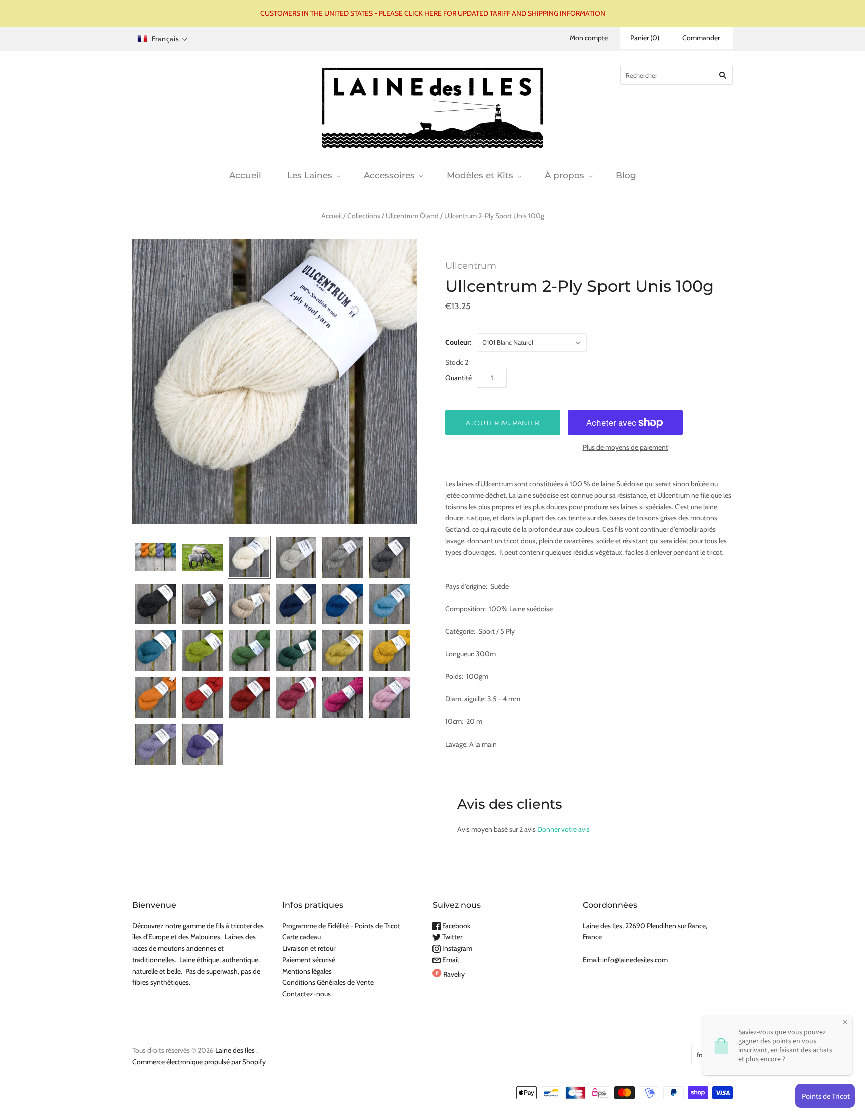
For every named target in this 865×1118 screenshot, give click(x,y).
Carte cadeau (301, 936)
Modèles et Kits (480, 175)
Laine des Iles (235, 1050)
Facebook (455, 925)
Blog (626, 175)
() (644, 37)
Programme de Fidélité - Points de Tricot (341, 925)
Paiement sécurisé (308, 959)
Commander (701, 37)
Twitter (451, 936)
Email (450, 959)
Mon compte (589, 37)
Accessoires (389, 175)
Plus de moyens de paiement (625, 447)
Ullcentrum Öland (412, 215)
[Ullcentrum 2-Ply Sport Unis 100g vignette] (155, 557)
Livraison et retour (308, 948)
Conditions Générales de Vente (328, 982)
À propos (564, 175)
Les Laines (309, 175)
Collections (363, 215)
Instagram (456, 948)
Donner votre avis (563, 829)
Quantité (458, 377)
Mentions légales (307, 971)
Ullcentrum (470, 265)
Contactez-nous (306, 993)
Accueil (245, 175)
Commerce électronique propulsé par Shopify (199, 1061)
